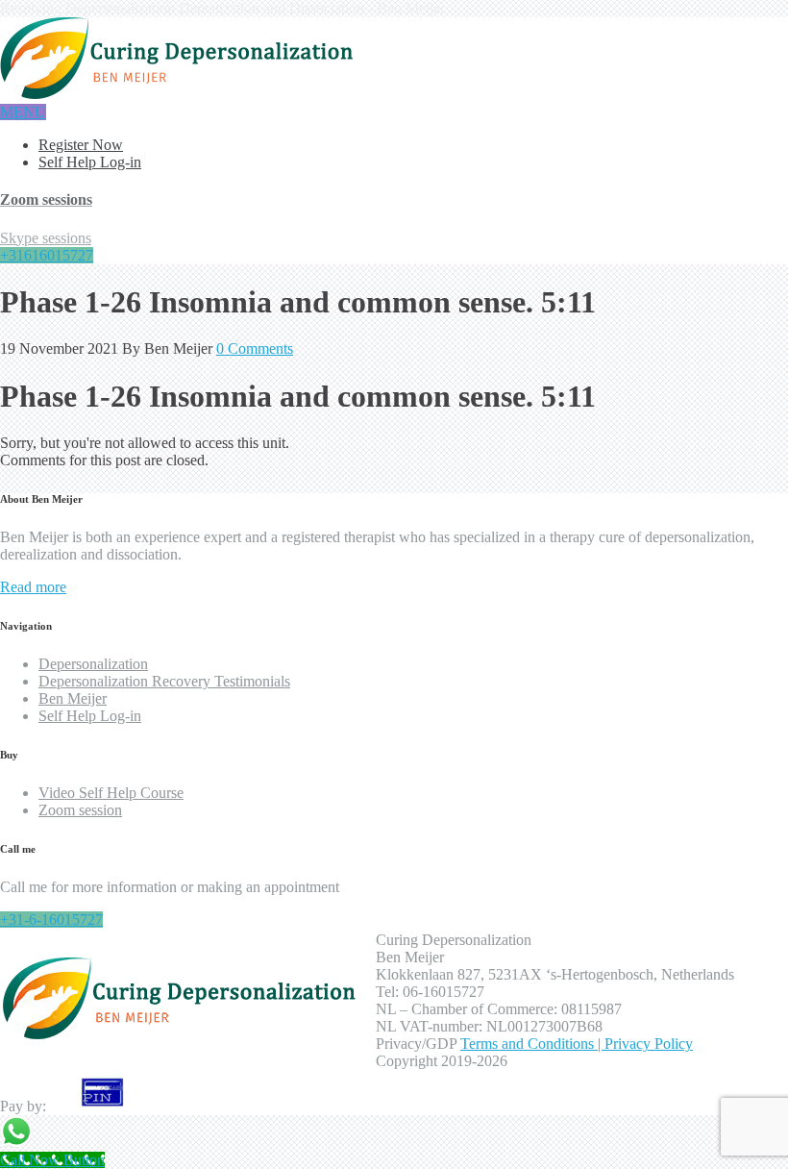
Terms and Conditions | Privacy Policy (576, 1043)
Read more (33, 587)
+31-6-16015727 (51, 919)
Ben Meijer (72, 698)
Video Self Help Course (111, 792)
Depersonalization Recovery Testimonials (164, 681)
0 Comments (254, 348)
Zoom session (80, 810)
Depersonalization (93, 664)
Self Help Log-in (89, 162)
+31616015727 (46, 255)
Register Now (80, 145)
